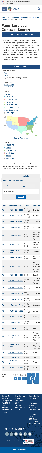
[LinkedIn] (20, 434)
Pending (7, 75)
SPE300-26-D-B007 (15, 317)
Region (28, 205)
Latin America (11, 150)
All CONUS (8, 94)
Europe (8, 147)
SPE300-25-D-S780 (15, 216)
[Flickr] (30, 434)
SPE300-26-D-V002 (15, 311)
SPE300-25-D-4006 (15, 267)
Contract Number (15, 205)
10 (37, 378)
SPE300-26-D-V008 (15, 245)
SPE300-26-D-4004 (15, 293)
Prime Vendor (9, 84)
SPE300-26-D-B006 (15, 352)
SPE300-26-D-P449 (15, 305)
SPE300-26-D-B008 (15, 287)
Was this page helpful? (21, 449)
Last (36, 382)
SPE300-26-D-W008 (13, 251)
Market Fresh (8, 87)
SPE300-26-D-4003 (15, 357)
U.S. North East (11, 97)
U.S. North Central (12, 99)
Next (29, 382)
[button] (8, 3)
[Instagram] (25, 434)
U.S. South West (12, 110)
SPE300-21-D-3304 (15, 210)
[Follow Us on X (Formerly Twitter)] (11, 434)
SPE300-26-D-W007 (13, 362)
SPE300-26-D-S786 (15, 299)
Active (6, 73)
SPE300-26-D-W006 (13, 336)
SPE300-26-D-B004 (15, 368)
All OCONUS (9, 145)
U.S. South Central (12, 107)
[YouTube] (16, 434)
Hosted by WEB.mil (13, 441)
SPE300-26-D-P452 (15, 221)
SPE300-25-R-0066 (15, 328)
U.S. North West (11, 102)
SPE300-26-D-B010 (15, 235)
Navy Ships (10, 113)
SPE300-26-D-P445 (15, 280)
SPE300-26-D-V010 (15, 227)
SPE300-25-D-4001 (15, 275)
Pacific (8, 155)
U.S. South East (11, 105)
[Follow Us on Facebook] (7, 434)
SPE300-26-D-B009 (15, 257)
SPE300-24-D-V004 (15, 322)
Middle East (10, 153)
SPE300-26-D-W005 (13, 345)
